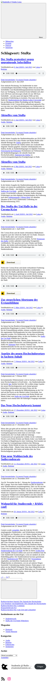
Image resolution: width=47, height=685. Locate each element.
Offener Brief (25, 197)
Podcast (8, 45)
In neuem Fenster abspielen (26, 80)
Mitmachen (9, 41)
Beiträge (4, 69)
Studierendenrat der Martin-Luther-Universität (24, 100)
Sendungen (9, 647)
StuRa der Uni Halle (21, 396)
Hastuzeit (8, 629)
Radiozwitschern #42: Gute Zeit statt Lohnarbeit (18, 610)
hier (10, 384)
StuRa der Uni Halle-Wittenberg (17, 621)
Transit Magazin (11, 632)
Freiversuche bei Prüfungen (11, 151)
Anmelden (4, 658)
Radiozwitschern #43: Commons (13, 606)
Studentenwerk (12, 559)
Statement (12, 345)
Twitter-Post (39, 551)
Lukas (38, 67)
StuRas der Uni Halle (8, 191)
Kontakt (8, 43)
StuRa (18, 143)
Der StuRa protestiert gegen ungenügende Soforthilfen (17, 61)
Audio (3, 122)
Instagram (9, 47)
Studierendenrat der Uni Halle (11, 551)
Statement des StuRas (22, 155)
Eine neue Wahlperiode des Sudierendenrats (17, 458)
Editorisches (9, 645)
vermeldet (15, 530)
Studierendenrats (37, 482)
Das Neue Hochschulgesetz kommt (21, 405)
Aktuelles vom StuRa (13, 115)
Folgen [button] (40, 666)
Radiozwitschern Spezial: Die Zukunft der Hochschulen (21, 601)
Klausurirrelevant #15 (9, 608)
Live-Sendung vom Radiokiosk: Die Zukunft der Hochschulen (23, 604)
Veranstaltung (36, 559)
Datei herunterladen (8, 80)
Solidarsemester (14, 197)
